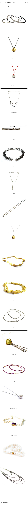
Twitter (2, 502)
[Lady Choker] (14, 423)
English (2, 503)
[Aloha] (14, 154)
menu (26, 2)
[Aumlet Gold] (14, 234)
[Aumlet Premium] (14, 46)
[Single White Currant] (14, 396)
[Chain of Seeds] (14, 261)
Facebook (6, 502)
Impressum (3, 501)
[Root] (14, 288)
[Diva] (14, 449)
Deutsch (6, 503)
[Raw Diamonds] (14, 315)
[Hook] (14, 127)
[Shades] (14, 19)
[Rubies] (14, 369)
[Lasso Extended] (14, 100)
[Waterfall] (14, 476)
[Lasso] (14, 181)
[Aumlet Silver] (14, 73)
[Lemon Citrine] (14, 342)
